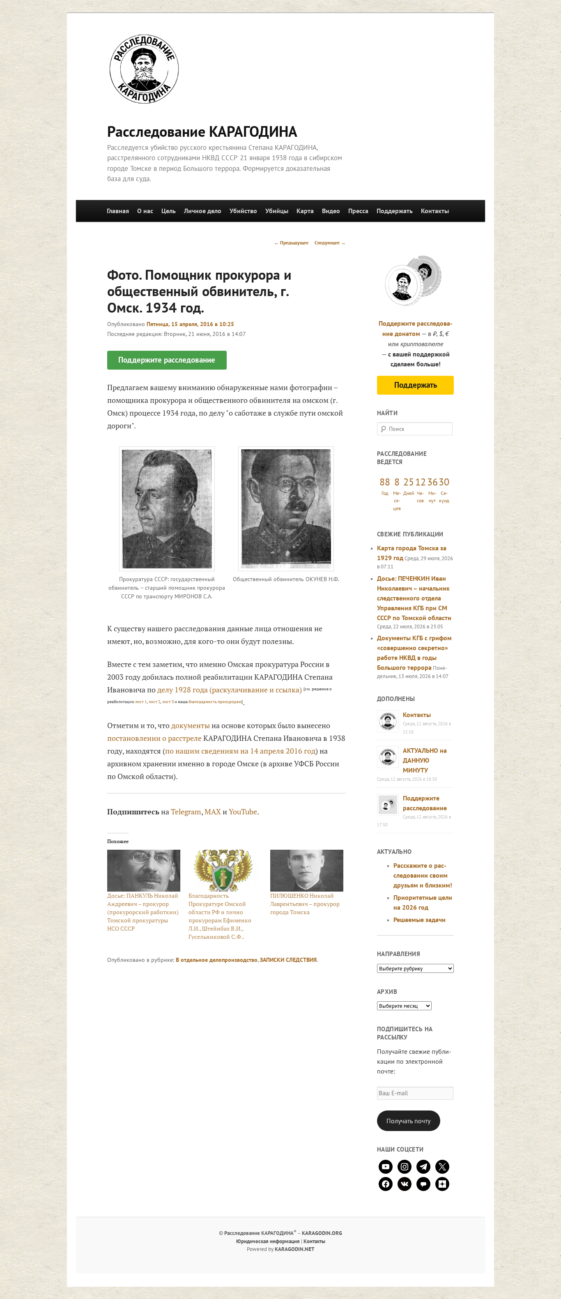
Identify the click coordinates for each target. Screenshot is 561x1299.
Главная (118, 211)
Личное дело (202, 211)
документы (190, 725)
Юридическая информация (268, 1241)
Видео (331, 211)
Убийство (243, 211)
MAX (213, 811)
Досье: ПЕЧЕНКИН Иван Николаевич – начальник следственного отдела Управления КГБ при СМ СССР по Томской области (414, 598)
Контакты (435, 211)
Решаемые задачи (419, 919)
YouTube (243, 811)
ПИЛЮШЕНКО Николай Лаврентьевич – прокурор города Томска (305, 904)
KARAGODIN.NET (294, 1249)
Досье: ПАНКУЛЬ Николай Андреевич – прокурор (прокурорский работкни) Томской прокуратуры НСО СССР (143, 912)
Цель (168, 211)
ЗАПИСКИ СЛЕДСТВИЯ (288, 959)
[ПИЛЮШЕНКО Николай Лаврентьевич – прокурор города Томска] (307, 871)
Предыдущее (291, 242)
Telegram (186, 811)
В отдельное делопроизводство (217, 959)
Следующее (330, 242)
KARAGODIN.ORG (322, 1233)
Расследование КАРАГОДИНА (202, 131)
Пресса (358, 211)
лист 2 (154, 701)
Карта (305, 211)
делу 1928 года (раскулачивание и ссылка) (229, 689)
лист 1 (141, 701)
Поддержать (395, 211)
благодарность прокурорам (215, 701)
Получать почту (408, 1121)
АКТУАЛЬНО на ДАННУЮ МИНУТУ (425, 760)
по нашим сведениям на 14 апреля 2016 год (240, 751)
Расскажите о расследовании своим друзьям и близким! (422, 875)
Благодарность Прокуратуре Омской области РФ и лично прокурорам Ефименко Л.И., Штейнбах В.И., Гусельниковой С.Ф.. (220, 916)
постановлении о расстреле (154, 738)
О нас (145, 211)
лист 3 (168, 701)
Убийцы (276, 211)
